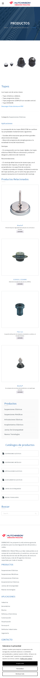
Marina (3, 610)
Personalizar (20, 669)
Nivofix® (20, 225)
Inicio (6, 27)
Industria (4, 602)
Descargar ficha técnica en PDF (12, 106)
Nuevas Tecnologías (12, 497)
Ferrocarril (5, 625)
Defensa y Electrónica (9, 614)
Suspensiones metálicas (13, 414)
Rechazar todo (20, 674)
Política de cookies (26, 659)
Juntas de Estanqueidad (13, 430)
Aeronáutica (5, 606)
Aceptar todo (20, 663)
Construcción (6, 618)
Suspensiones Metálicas (13, 462)
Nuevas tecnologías (12, 434)
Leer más (20, 231)
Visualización (6, 622)
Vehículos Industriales (9, 629)
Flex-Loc (20, 332)
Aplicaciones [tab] (6, 123)
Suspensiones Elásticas (20, 27)
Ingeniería (5, 633)
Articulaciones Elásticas (13, 419)
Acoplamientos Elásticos (13, 425)
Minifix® (20, 386)
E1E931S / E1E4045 (20, 279)
